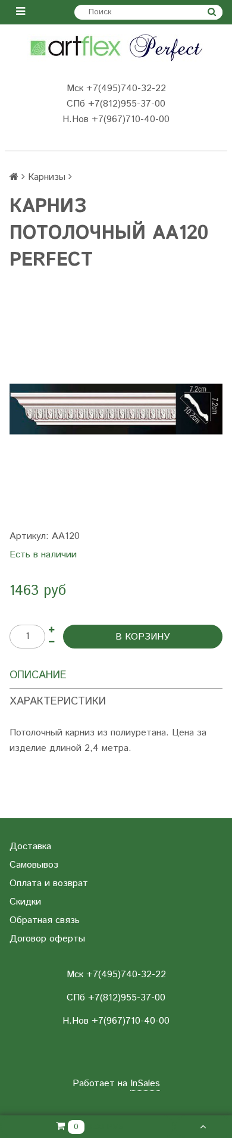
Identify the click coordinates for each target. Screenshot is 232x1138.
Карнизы (46, 177)
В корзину (142, 637)
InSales (145, 1083)
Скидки (25, 902)
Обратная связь (45, 920)
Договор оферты (47, 939)
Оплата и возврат (49, 883)
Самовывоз (34, 865)
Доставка (30, 846)
